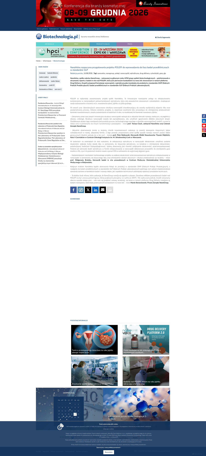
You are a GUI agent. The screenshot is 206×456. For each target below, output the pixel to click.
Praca (130, 44)
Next (82, 393)
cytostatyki (154, 73)
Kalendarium (54, 29)
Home (38, 61)
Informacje (49, 44)
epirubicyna (134, 73)
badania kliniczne (53, 73)
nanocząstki (124, 73)
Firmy (76, 44)
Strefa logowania (163, 37)
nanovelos (101, 73)
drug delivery (144, 73)
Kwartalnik (78, 29)
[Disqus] (120, 232)
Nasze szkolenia (66, 29)
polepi (117, 73)
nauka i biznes (55, 81)
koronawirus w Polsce (46, 89)
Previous (55, 393)
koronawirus (43, 85)
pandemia (54, 77)
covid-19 (52, 85)
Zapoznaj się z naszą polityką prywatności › (108, 447)
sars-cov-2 (58, 89)
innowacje (42, 73)
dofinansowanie (44, 81)
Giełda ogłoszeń (156, 44)
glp (165, 73)
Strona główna (42, 29)
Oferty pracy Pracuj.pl (91, 29)
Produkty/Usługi (103, 44)
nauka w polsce (44, 77)
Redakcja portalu (76, 73)
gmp (161, 73)
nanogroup (110, 73)
